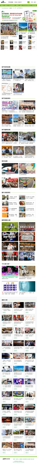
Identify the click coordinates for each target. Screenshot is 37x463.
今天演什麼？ (6, 264)
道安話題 (5, 161)
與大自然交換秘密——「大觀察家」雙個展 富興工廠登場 (7, 310)
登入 (32, 2)
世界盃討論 (34, 5)
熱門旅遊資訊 (6, 98)
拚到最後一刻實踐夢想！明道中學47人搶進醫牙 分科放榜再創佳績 (7, 412)
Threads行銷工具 (26, 5)
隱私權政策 (25, 459)
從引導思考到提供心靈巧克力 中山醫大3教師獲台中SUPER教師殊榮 (29, 399)
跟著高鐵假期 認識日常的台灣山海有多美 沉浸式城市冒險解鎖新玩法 (18, 437)
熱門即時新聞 (6, 67)
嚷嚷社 (17, 5)
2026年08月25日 (5, 8)
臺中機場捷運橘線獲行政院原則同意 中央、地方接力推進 (29, 323)
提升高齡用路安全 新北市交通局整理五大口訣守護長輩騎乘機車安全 (29, 425)
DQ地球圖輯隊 (12, 5)
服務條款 (21, 459)
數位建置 (29, 459)
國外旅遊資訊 (6, 192)
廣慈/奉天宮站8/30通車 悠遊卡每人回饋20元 (29, 361)
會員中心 (17, 459)
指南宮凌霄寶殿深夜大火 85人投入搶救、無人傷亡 (7, 425)
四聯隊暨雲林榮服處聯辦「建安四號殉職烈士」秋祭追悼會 (29, 412)
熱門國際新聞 (6, 130)
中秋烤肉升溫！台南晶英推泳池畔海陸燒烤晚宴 (18, 310)
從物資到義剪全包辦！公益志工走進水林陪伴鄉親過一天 (18, 412)
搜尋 (21, 5)
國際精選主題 (6, 220)
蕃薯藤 (3, 2)
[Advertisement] (18, 58)
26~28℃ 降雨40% (18, 8)
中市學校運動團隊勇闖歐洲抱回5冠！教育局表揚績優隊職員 (7, 336)
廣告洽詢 (32, 459)
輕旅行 (6, 5)
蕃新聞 (2, 5)
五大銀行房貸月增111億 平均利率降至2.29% (29, 374)
